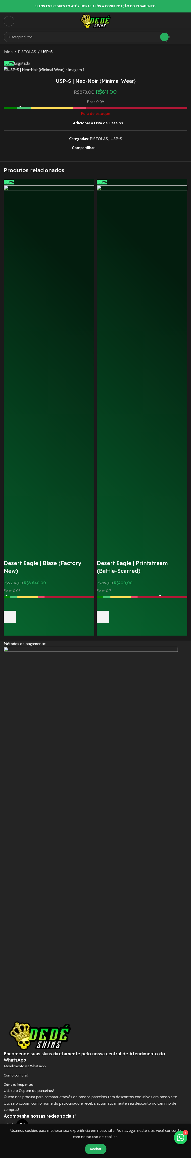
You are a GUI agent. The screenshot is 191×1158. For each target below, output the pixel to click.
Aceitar (95, 1149)
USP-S (46, 51)
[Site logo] (95, 20)
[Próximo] (184, 52)
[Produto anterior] (172, 52)
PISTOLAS (27, 51)
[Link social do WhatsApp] (110, 148)
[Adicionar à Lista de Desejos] (10, 604)
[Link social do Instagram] (184, 36)
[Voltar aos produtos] (178, 52)
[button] (10, 617)
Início (8, 51)
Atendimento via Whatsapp (25, 1066)
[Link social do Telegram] (116, 148)
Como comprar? (16, 1075)
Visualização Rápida (10, 629)
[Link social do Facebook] (178, 36)
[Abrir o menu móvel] (9, 21)
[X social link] (104, 148)
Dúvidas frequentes (19, 1084)
